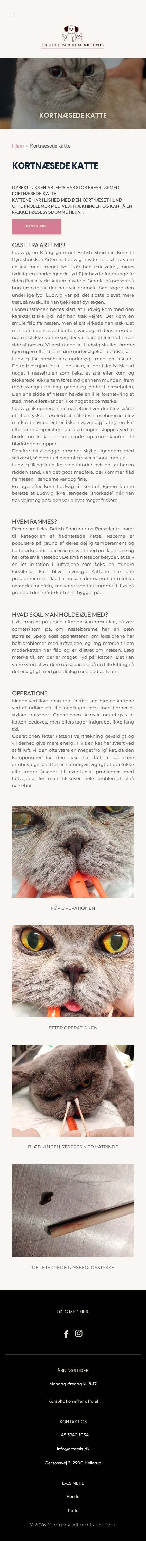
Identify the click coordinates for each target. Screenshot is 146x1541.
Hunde (73, 1496)
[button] (12, 15)
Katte (73, 1510)
